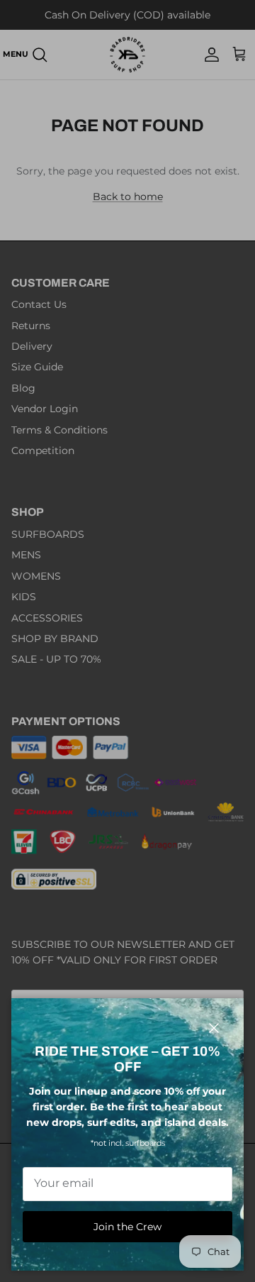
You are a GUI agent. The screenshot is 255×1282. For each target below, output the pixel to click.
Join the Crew (128, 1226)
